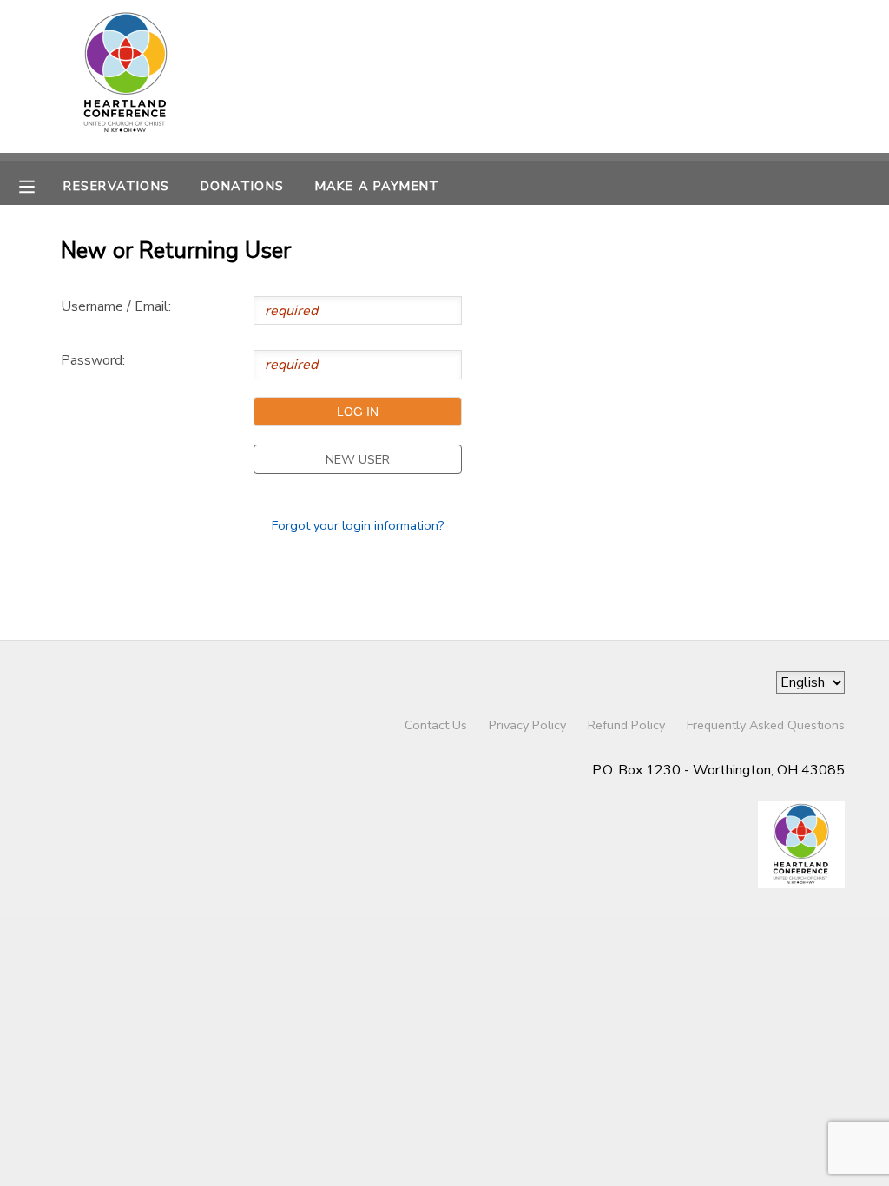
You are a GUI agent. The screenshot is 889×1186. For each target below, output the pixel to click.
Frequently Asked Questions (766, 725)
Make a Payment (377, 185)
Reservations (116, 185)
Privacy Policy (527, 725)
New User (358, 459)
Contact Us (436, 725)
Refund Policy (626, 725)
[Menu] (40, 184)
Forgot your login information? (358, 525)
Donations (243, 185)
